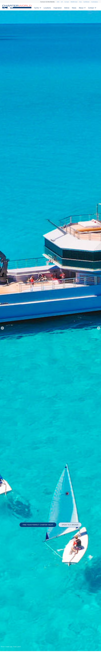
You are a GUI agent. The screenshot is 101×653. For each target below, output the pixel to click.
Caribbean (86, 2)
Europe (67, 2)
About (81, 8)
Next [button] (98, 328)
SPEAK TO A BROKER (70, 525)
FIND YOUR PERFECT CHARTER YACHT (38, 525)
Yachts (36, 8)
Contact (91, 8)
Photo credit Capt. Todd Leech (11, 647)
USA (58, 2)
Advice (66, 8)
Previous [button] (2, 328)
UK (62, 2)
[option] (50, 326)
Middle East (74, 2)
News (74, 8)
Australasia (94, 2)
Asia (80, 2)
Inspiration (57, 8)
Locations (47, 8)
